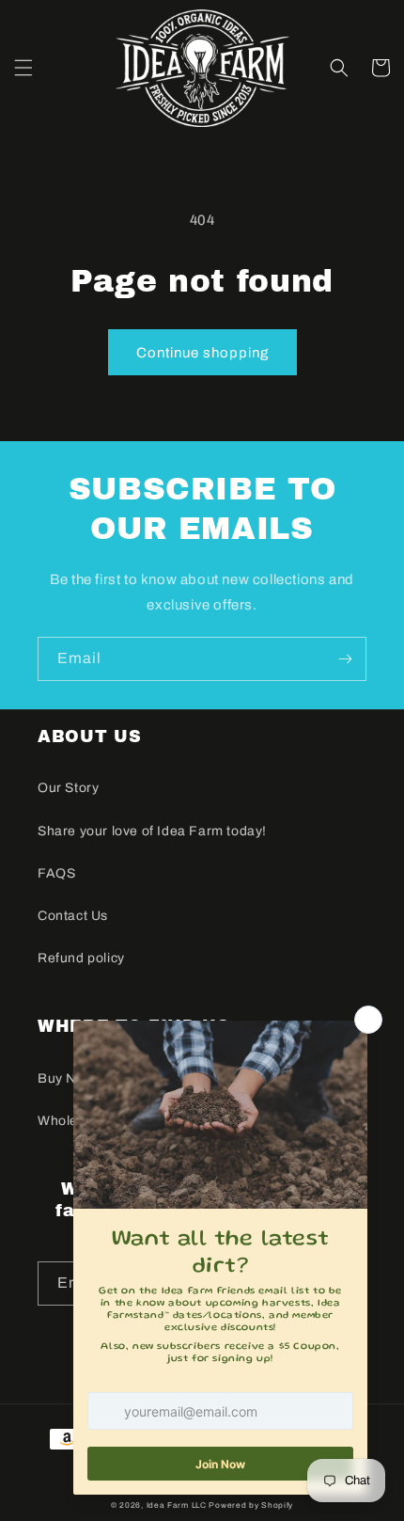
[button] (23, 67)
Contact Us (73, 916)
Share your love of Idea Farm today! (152, 831)
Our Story (68, 788)
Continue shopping (202, 352)
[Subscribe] (344, 659)
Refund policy (81, 958)
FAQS (56, 873)
